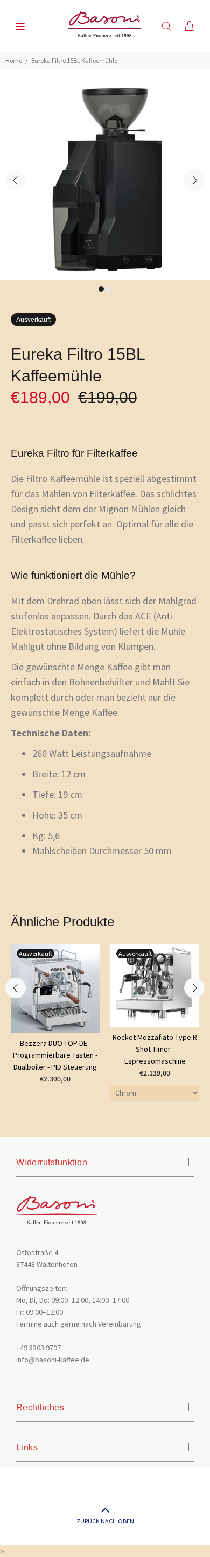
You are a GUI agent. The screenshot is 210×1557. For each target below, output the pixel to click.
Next (194, 180)
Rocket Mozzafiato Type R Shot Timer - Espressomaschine (155, 1049)
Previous (15, 180)
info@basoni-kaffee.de (52, 1359)
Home (13, 60)
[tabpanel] (105, 174)
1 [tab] (101, 289)
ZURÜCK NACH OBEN (105, 1521)
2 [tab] (108, 289)
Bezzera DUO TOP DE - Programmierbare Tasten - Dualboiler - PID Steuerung (55, 1055)
